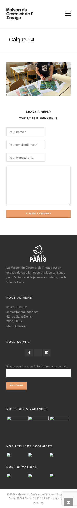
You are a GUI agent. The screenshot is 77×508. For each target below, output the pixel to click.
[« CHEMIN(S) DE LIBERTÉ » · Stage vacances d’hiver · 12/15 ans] (60, 426)
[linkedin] (47, 352)
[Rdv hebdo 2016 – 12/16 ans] (17, 426)
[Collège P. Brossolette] (17, 455)
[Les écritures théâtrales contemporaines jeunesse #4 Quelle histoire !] (17, 475)
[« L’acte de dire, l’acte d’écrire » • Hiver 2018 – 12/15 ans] (38, 426)
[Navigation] (68, 14)
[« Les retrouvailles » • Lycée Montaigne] (60, 455)
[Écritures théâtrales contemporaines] (38, 475)
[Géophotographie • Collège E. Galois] (38, 455)
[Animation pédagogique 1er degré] (60, 475)
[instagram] (38, 352)
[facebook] (29, 352)
